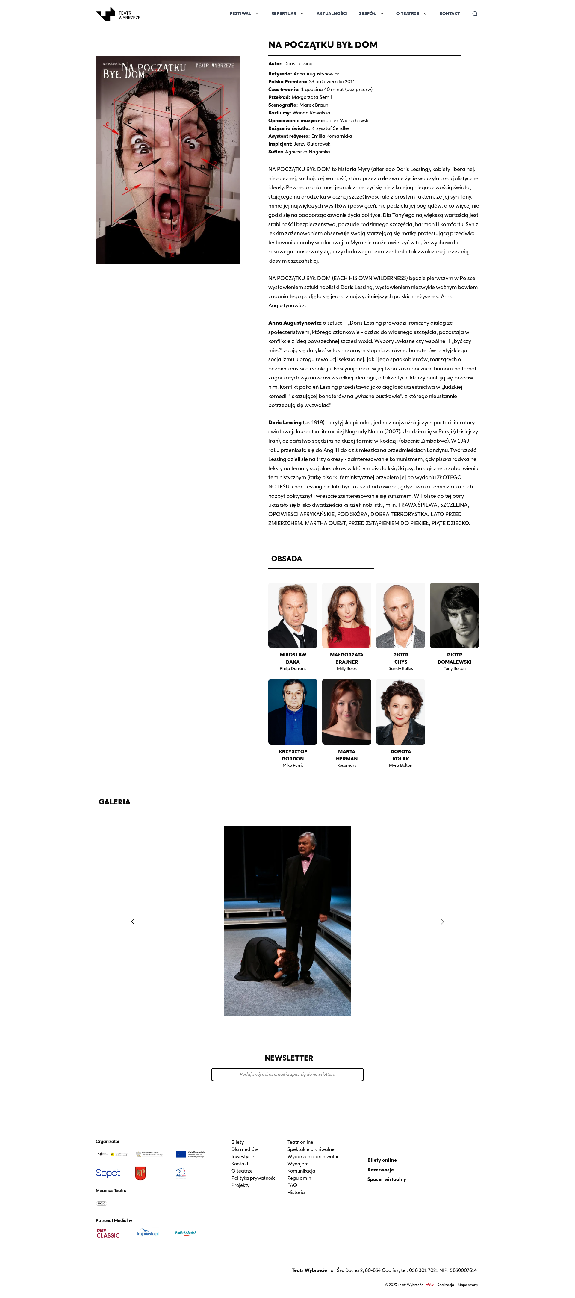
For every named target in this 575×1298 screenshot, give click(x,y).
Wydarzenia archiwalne (314, 1156)
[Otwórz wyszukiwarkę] (475, 14)
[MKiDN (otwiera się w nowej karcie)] (152, 1154)
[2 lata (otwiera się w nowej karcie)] (191, 1173)
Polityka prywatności (253, 1178)
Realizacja (445, 1284)
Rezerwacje (380, 1170)
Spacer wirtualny (386, 1179)
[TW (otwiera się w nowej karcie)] (113, 1154)
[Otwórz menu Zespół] (381, 13)
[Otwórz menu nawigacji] (146, 13)
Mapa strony (468, 1284)
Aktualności (332, 13)
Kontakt (450, 13)
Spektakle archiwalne (311, 1149)
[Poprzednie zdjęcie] (132, 921)
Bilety (237, 1142)
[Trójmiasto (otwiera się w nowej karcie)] (152, 1233)
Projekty (240, 1185)
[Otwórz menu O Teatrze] (425, 13)
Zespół (367, 13)
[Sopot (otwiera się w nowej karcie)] (113, 1173)
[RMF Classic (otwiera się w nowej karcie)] (113, 1233)
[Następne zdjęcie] (442, 921)
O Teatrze (407, 13)
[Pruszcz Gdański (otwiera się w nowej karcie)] (152, 1173)
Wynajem (298, 1164)
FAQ (292, 1185)
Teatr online (300, 1142)
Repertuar (283, 13)
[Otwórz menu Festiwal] (257, 13)
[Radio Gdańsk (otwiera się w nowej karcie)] (191, 1233)
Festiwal (240, 13)
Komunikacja (301, 1171)
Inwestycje (242, 1156)
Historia (296, 1192)
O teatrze (242, 1171)
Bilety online (382, 1160)
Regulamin (299, 1178)
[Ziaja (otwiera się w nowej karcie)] (113, 1203)
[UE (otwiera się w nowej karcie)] (191, 1154)
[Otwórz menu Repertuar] (302, 13)
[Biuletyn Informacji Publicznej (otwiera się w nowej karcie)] (430, 1285)
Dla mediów (244, 1149)
